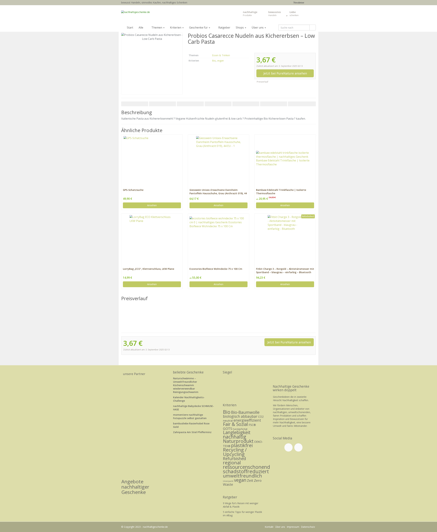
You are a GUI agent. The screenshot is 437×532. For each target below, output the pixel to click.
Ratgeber (224, 27)
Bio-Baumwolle (245, 412)
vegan (220, 60)
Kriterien (176, 27)
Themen (157, 27)
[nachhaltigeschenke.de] (152, 14)
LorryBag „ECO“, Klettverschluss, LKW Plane (148, 268)
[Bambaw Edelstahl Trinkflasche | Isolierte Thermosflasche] (285, 158)
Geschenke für (198, 27)
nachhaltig (234, 436)
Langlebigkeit (236, 432)
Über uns (258, 27)
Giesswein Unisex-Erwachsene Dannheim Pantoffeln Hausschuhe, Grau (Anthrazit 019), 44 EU (218, 191)
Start (129, 27)
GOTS (227, 428)
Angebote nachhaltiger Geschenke (135, 486)
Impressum (293, 526)
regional (232, 462)
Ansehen (152, 205)
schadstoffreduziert (246, 471)
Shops (240, 27)
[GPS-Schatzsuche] (152, 158)
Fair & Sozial (235, 424)
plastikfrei (242, 445)
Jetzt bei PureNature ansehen (285, 73)
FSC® (252, 425)
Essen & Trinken (221, 55)
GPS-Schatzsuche (133, 190)
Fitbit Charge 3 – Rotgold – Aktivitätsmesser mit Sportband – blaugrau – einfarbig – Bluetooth (285, 270)
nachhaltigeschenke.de (155, 526)
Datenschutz (308, 526)
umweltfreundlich (242, 476)
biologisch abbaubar (240, 416)
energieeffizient (247, 420)
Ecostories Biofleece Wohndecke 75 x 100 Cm (215, 268)
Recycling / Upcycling (235, 451)
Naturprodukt (238, 441)
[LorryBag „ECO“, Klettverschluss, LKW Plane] (152, 237)
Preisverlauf (262, 81)
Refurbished (234, 458)
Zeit (250, 480)
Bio (214, 60)
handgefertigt (240, 429)
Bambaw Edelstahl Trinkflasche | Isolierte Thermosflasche (281, 191)
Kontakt (269, 526)
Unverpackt (228, 481)
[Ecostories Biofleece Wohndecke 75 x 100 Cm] (218, 237)
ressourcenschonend (246, 467)
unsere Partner (134, 374)
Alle (141, 27)
